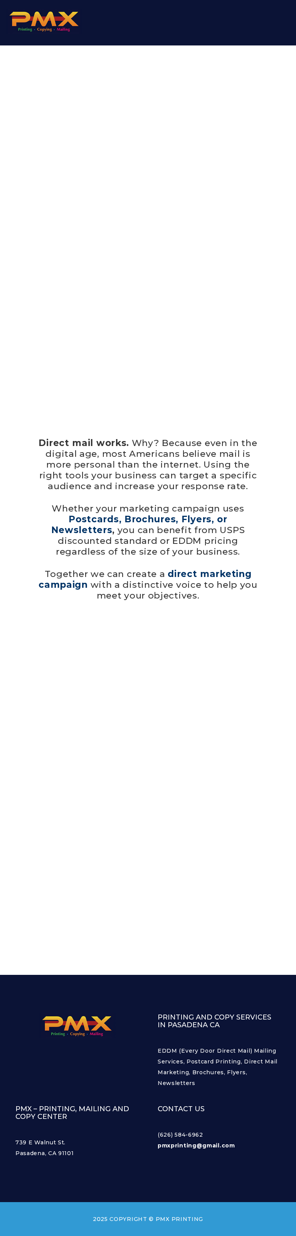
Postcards (94, 519)
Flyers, (198, 519)
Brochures (150, 519)
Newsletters (82, 530)
